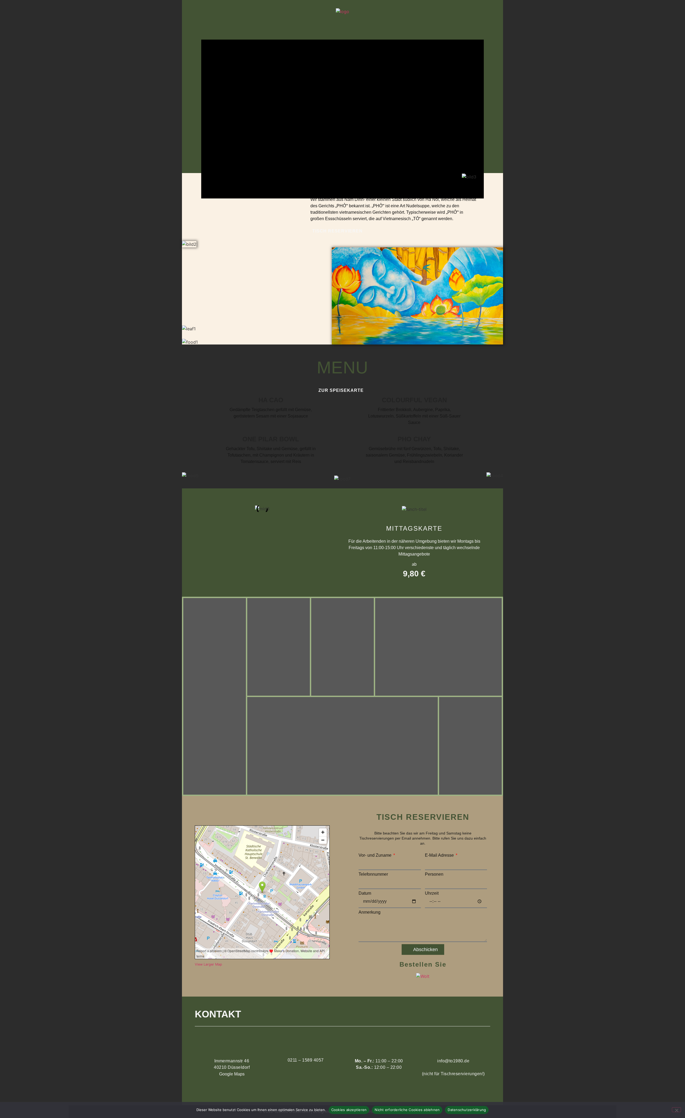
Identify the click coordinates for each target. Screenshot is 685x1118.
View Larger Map (208, 964)
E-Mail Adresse (440, 855)
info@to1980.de (453, 1061)
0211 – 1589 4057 (306, 1060)
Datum (365, 893)
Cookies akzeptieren (349, 1110)
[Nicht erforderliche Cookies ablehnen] (676, 1109)
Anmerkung (369, 912)
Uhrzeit (432, 893)
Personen (434, 874)
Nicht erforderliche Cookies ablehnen (407, 1110)
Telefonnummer (373, 874)
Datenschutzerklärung (467, 1110)
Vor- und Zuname (376, 855)
